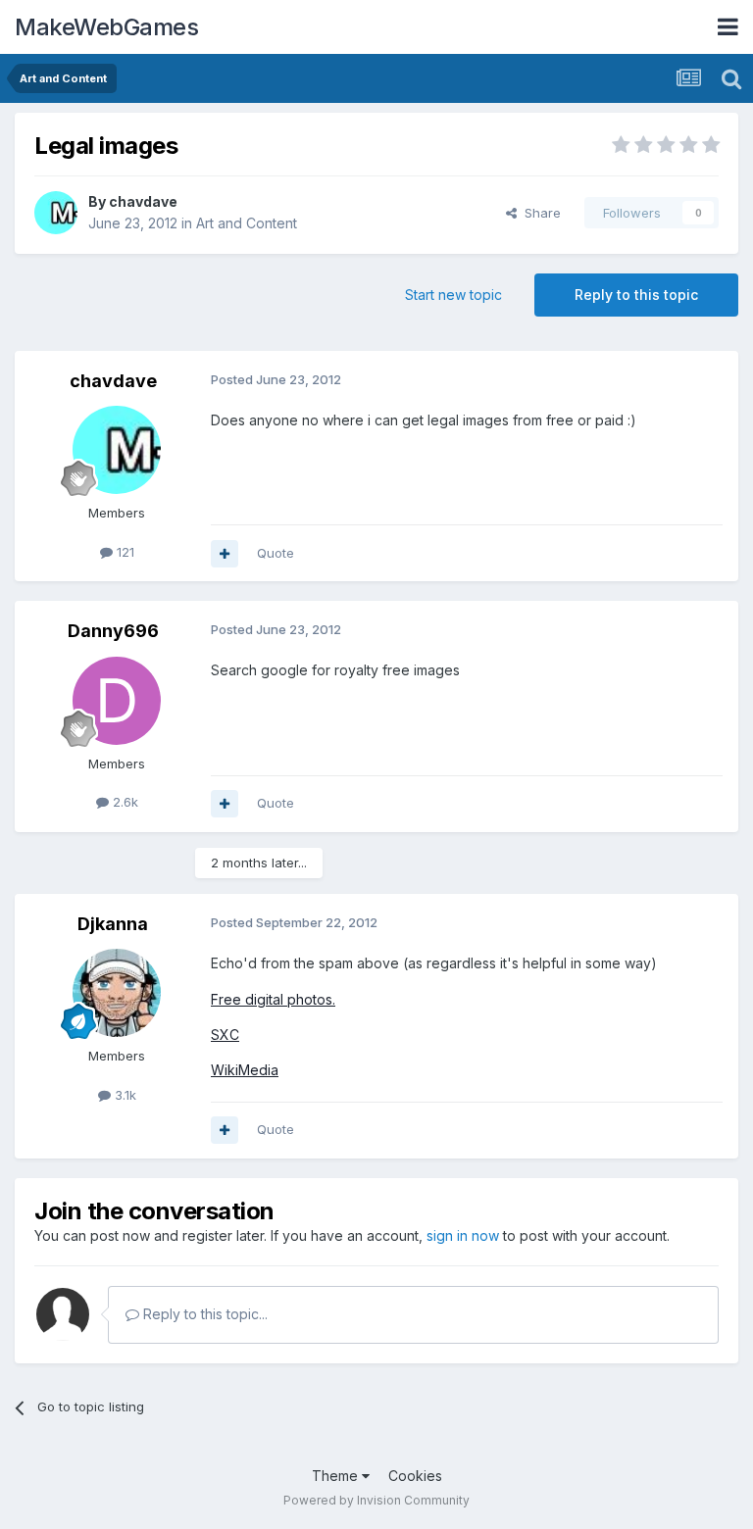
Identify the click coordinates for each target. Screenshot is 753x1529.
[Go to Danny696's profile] (117, 701)
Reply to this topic (636, 294)
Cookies (415, 1475)
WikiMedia (244, 1069)
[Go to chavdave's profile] (55, 212)
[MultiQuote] (224, 553)
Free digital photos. (273, 999)
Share (539, 213)
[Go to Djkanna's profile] (117, 993)
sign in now (463, 1235)
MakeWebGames (106, 27)
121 (123, 552)
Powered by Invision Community (376, 1500)
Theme (337, 1475)
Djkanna (112, 923)
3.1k (123, 1095)
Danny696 (113, 630)
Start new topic (453, 294)
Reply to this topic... (203, 1314)
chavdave (143, 201)
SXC (225, 1034)
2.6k (123, 802)
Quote (275, 553)
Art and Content (246, 223)
